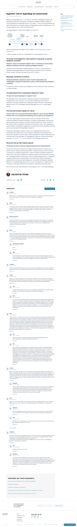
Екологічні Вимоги (49, 6)
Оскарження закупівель (13, 484)
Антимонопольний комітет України (51, 524)
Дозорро (39, 524)
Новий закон (19, 520)
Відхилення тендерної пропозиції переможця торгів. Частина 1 (22, 493)
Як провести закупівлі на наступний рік (16, 487)
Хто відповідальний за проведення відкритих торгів (66, 23)
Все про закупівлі (22, 6)
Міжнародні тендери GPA (39, 6)
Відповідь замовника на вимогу (67, 20)
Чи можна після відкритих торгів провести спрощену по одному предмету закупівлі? (67, 17)
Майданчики (19, 524)
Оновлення (19, 519)
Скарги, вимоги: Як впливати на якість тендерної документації (21, 481)
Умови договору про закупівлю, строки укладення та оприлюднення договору (25, 490)
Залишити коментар (49, 188)
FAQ (18, 514)
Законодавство (30, 6)
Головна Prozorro (21, 515)
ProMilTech (56, 6)
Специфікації (19, 517)
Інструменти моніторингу (30, 524)
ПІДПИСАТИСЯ (58, 505)
